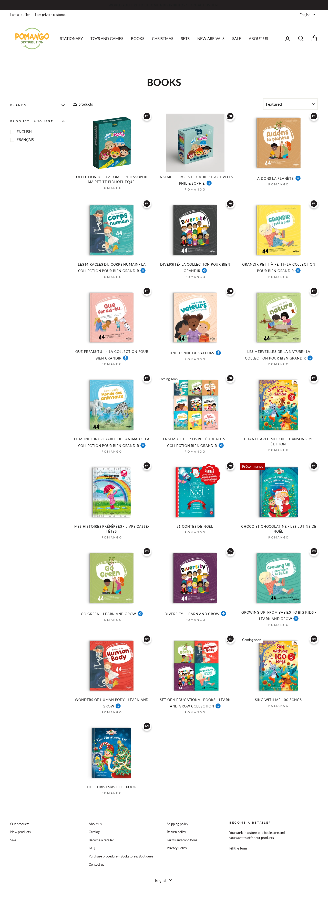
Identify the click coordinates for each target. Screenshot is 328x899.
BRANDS (18, 105)
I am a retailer (20, 15)
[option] (164, 5)
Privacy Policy (177, 848)
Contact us (96, 864)
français (25, 139)
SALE (236, 38)
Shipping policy (177, 824)
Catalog (94, 832)
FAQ (92, 848)
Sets (185, 38)
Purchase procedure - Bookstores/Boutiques (121, 856)
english (24, 131)
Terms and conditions (182, 840)
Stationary (71, 38)
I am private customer (51, 15)
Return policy (176, 832)
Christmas (162, 38)
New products (20, 832)
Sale (13, 840)
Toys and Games (106, 38)
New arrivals (210, 38)
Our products (19, 824)
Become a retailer (101, 840)
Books (137, 38)
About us (258, 38)
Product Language (31, 121)
